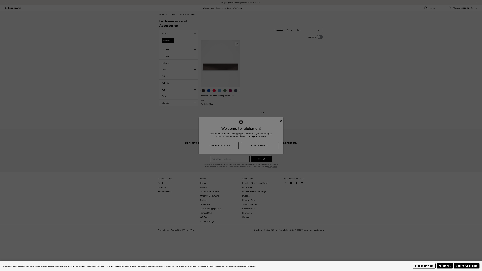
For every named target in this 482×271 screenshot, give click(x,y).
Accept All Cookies (466, 265)
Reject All (445, 265)
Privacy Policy (251, 266)
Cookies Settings (424, 265)
